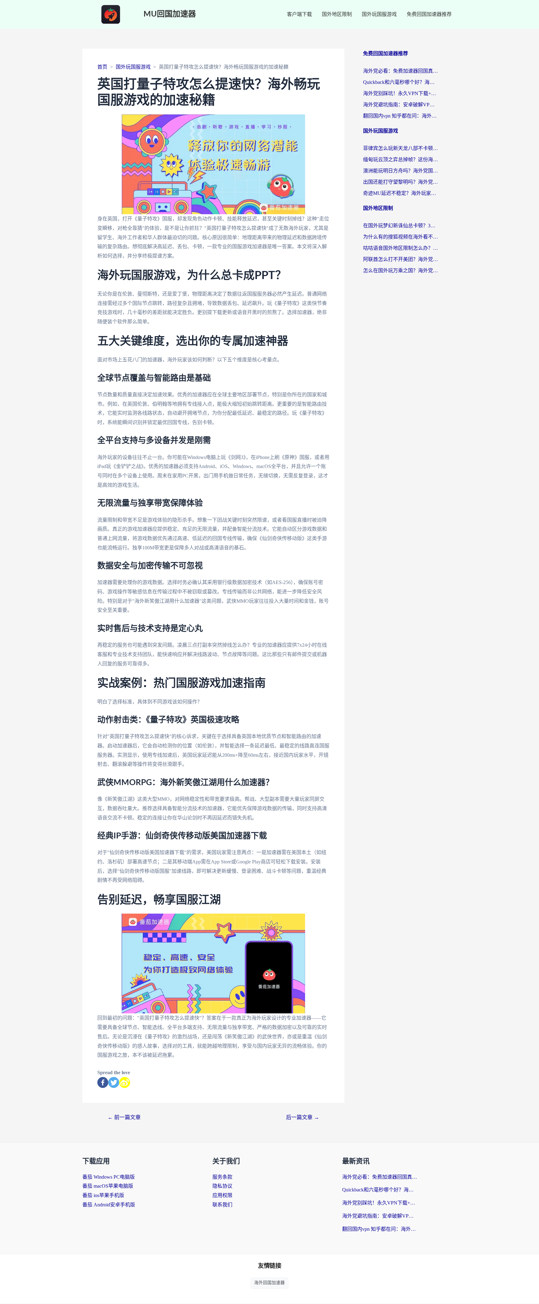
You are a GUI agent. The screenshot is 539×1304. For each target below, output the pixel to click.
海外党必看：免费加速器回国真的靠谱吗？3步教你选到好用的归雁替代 (400, 71)
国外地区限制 (337, 14)
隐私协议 (222, 1186)
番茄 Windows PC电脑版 (108, 1177)
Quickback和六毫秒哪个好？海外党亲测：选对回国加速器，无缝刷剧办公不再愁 (400, 82)
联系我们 (222, 1204)
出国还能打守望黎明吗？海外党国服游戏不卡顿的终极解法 (400, 182)
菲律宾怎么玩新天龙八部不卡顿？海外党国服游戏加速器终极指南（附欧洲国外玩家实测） (400, 148)
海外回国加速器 (269, 1282)
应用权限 (222, 1195)
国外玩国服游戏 (379, 14)
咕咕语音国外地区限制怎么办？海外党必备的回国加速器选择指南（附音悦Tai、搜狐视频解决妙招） (400, 248)
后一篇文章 (302, 1117)
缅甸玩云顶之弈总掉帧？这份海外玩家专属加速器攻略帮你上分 (400, 159)
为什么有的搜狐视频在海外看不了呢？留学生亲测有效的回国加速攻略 (400, 236)
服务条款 (222, 1177)
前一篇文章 (124, 1117)
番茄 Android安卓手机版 (108, 1204)
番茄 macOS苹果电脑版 (107, 1186)
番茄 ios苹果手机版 (103, 1195)
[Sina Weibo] (124, 1082)
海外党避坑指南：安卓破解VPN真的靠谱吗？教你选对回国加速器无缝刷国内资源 (400, 104)
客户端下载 (299, 14)
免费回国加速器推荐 (429, 14)
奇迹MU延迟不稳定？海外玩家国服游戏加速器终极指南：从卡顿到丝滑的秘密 (400, 193)
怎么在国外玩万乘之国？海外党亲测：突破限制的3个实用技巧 (400, 270)
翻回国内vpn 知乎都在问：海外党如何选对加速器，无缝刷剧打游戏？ (400, 115)
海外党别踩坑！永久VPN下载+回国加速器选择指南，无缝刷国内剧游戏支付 (400, 93)
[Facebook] (102, 1082)
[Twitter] (113, 1082)
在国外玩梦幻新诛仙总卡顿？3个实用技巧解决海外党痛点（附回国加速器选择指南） (400, 225)
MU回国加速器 (169, 14)
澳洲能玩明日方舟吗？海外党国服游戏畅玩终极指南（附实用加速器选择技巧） (400, 170)
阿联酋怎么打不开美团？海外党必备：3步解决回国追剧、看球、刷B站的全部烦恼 (400, 259)
